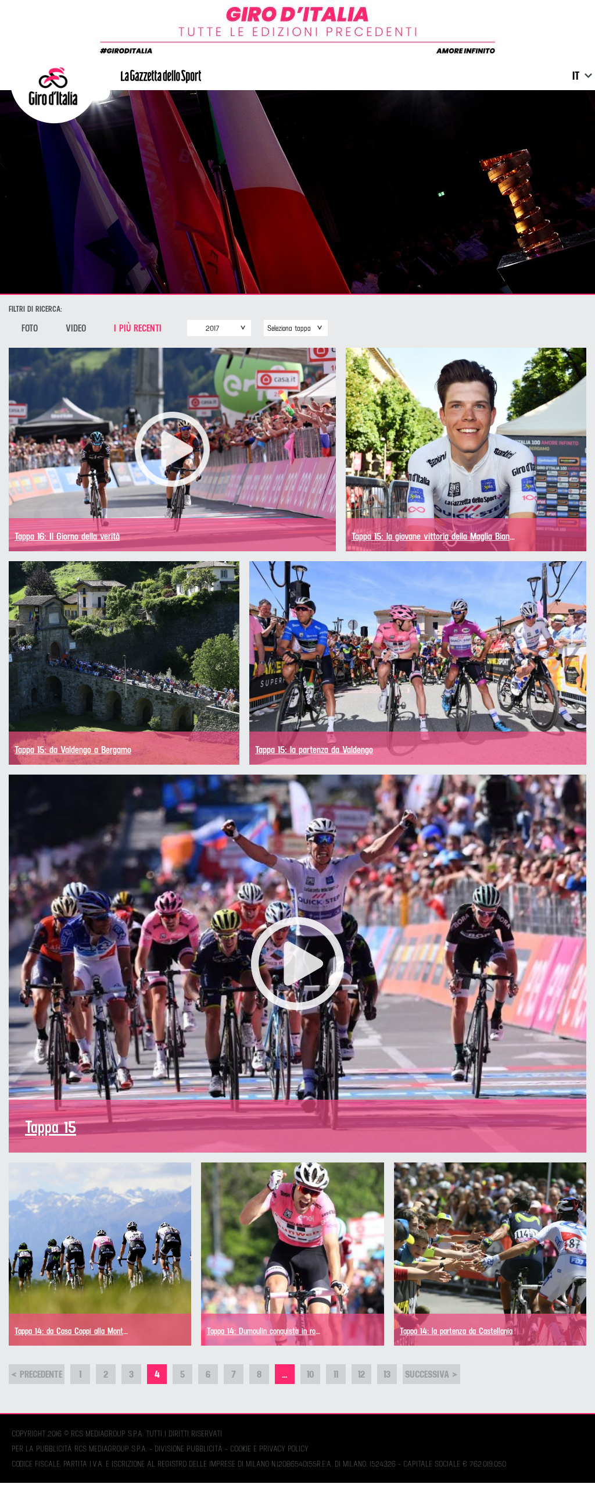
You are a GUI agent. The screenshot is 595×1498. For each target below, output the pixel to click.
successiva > (431, 1374)
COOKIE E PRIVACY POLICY (269, 1448)
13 (386, 1374)
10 (310, 1374)
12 (361, 1374)
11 (336, 1374)
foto (29, 328)
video (76, 328)
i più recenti (138, 328)
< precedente (36, 1374)
